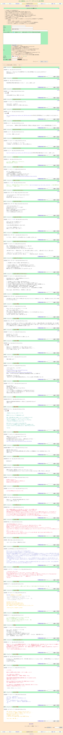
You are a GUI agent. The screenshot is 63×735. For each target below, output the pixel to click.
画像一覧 (53, 3)
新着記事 (17, 3)
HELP (10, 3)
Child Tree (32, 733)
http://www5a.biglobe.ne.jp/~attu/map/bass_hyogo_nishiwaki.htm (19, 372)
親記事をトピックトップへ (31, 5)
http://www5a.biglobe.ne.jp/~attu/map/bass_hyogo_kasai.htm (25, 176)
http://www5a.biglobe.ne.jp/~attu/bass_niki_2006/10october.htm (19, 115)
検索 (60, 3)
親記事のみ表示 (30, 3)
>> (21, 64)
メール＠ (11, 182)
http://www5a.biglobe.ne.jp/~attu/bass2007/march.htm (17, 370)
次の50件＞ (31, 723)
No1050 (8, 594)
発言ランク (43, 3)
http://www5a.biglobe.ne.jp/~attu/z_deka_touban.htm (40, 184)
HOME (4, 3)
